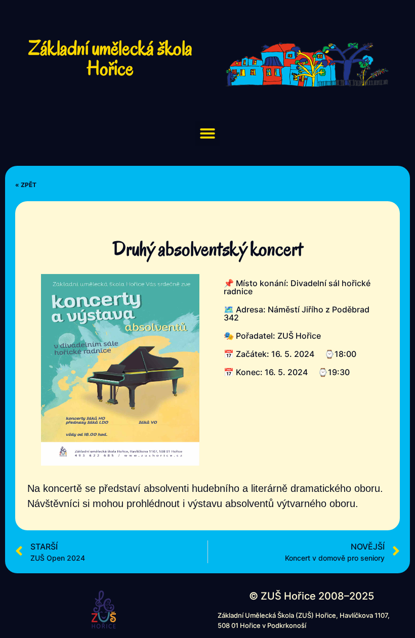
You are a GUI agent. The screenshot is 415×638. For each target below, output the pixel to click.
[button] (207, 133)
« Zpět (25, 185)
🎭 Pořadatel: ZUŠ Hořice (272, 336)
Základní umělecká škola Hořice (110, 58)
